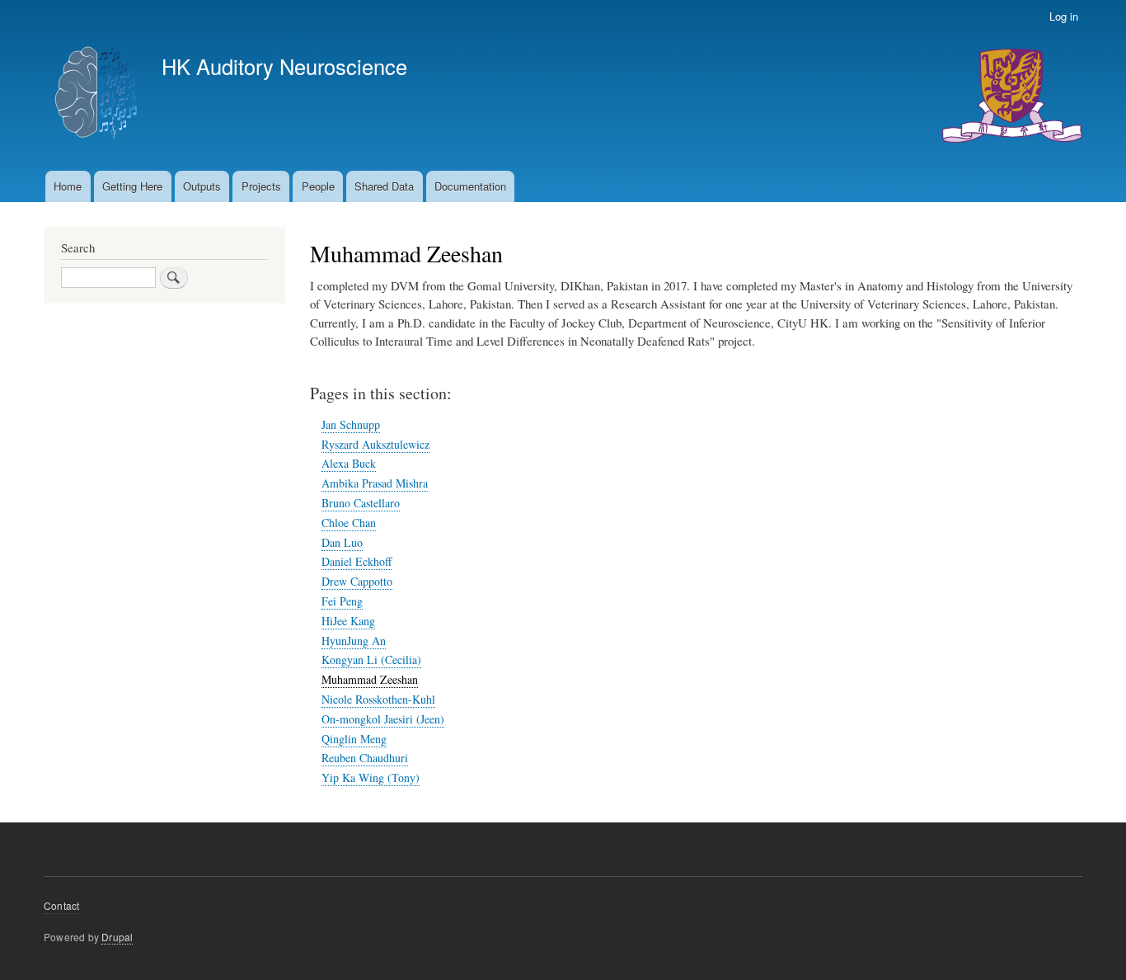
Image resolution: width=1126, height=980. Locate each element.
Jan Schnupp (350, 424)
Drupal (117, 937)
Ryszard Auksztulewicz (375, 444)
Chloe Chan (348, 522)
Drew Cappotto (356, 581)
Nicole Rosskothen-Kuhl (378, 699)
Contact (61, 905)
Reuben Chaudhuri (364, 758)
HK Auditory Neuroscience (284, 66)
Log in (1063, 16)
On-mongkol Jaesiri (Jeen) (382, 719)
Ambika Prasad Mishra (374, 483)
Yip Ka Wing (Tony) (370, 777)
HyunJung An (353, 640)
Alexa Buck (348, 463)
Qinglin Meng (354, 739)
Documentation (470, 186)
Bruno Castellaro (360, 503)
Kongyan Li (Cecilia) (371, 659)
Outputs (202, 186)
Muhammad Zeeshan (369, 679)
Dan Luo (342, 542)
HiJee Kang (348, 621)
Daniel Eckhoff (356, 561)
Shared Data (384, 186)
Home (68, 186)
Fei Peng (342, 601)
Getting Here (132, 186)
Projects (261, 186)
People (318, 186)
